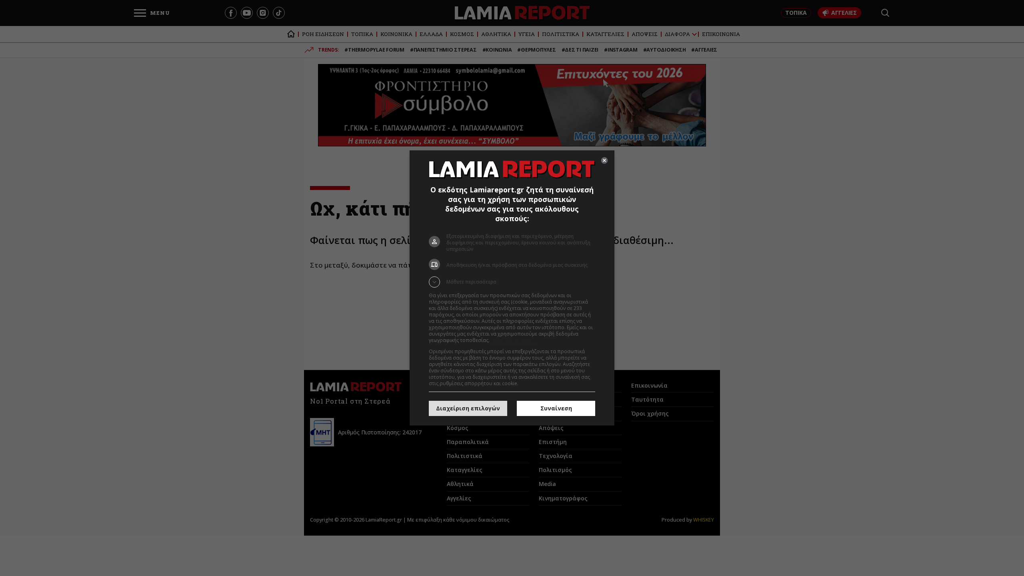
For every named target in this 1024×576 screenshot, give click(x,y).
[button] (512, 282)
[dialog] (512, 288)
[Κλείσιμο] (604, 160)
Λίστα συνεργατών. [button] (513, 340)
